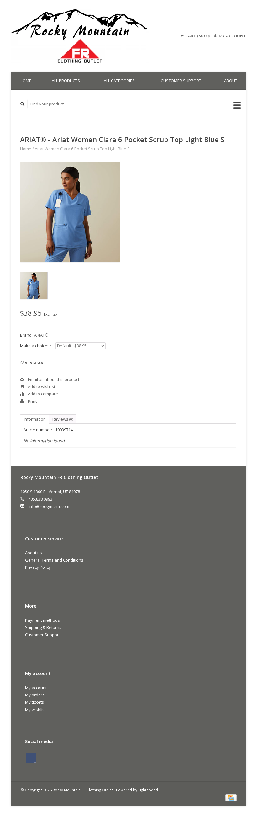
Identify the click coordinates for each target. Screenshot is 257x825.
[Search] (22, 104)
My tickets (34, 702)
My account (232, 36)
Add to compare (42, 394)
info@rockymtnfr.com (49, 506)
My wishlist (35, 709)
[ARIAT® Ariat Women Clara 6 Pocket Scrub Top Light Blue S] (70, 212)
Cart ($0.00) (198, 36)
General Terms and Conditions (54, 560)
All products (66, 80)
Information (35, 419)
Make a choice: (35, 346)
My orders (35, 695)
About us (33, 553)
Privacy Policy (38, 567)
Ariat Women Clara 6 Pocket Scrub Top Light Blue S (82, 149)
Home (25, 80)
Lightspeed (148, 789)
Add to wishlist (41, 386)
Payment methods (42, 620)
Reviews (62, 419)
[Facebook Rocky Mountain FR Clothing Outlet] (31, 758)
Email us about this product (53, 379)
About (230, 80)
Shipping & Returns (43, 627)
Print (32, 401)
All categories (119, 80)
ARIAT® (41, 335)
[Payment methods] (231, 797)
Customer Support (181, 80)
